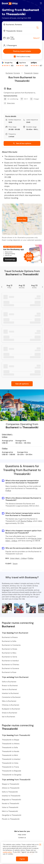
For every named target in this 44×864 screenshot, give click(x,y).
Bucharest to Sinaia (9, 649)
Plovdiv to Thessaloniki (11, 819)
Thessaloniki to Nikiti (10, 755)
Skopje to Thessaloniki (10, 784)
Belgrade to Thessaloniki (11, 799)
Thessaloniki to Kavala (10, 751)
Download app (10, 259)
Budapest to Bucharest (11, 709)
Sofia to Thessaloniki (10, 792)
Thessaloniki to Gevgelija (11, 775)
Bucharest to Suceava (10, 668)
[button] (41, 3)
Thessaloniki (28, 73)
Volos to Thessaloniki (10, 807)
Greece (35, 73)
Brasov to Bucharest (10, 685)
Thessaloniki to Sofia (10, 747)
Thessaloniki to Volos (10, 763)
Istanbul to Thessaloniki (11, 796)
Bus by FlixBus (26, 521)
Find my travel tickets (22, 51)
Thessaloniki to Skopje (10, 740)
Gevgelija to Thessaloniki (11, 815)
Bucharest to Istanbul (10, 661)
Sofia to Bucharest (9, 682)
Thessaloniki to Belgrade (11, 771)
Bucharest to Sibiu (9, 653)
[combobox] (22, 24)
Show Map (22, 219)
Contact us (22, 837)
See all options (22, 383)
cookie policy (7, 852)
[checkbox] (15, 56)
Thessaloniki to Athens (10, 743)
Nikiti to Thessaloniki (10, 811)
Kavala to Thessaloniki (10, 803)
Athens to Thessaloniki (10, 788)
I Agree (22, 859)
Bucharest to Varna (9, 657)
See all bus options (23, 143)
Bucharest (9, 73)
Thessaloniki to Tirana (10, 767)
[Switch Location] (37, 28)
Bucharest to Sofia (9, 641)
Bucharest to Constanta (11, 645)
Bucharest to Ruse (9, 672)
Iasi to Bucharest (8, 717)
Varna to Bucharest (9, 689)
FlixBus (4, 448)
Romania (17, 73)
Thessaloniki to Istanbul (11, 759)
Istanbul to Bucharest (10, 693)
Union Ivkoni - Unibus (7, 435)
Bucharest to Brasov (10, 637)
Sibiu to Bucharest (9, 701)
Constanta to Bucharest (11, 697)
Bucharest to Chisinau (10, 664)
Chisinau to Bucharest (10, 705)
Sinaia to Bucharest (9, 713)
